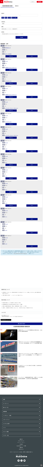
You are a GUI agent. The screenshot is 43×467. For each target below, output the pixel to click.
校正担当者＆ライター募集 (21, 445)
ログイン (33, 1)
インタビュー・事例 (7, 415)
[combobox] (21, 29)
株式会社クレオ (8, 47)
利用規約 (21, 444)
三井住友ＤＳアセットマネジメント (11, 67)
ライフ (4, 427)
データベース (5, 403)
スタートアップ (6, 419)
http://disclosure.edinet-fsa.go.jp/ (20, 253)
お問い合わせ (21, 449)
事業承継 (5, 411)
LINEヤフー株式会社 (8, 53)
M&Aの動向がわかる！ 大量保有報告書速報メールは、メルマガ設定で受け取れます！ (12, 316)
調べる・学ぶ (6, 407)
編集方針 (21, 439)
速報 (4, 399)
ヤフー (6, 162)
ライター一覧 (5, 435)
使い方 (16, 6)
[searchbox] (21, 29)
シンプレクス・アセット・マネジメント (11, 108)
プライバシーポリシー (21, 442)
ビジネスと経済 (6, 423)
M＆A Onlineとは (21, 440)
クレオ (6, 61)
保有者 (2, 32)
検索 (22, 37)
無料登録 (39, 1)
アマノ (6, 189)
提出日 (2, 13)
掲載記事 (21, 447)
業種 (2, 26)
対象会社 (3, 21)
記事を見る (11, 56)
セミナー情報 (6, 431)
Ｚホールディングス (8, 81)
